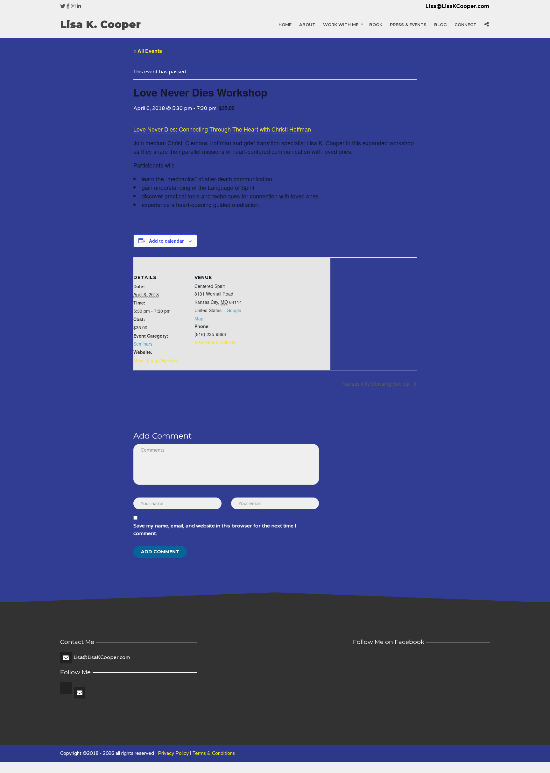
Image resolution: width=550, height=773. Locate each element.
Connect (465, 24)
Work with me (340, 24)
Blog (440, 24)
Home (285, 24)
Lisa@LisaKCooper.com (102, 657)
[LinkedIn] (66, 693)
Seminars (142, 343)
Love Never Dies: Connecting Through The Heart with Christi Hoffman (222, 129)
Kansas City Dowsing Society (376, 383)
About (307, 24)
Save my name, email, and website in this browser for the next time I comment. (214, 530)
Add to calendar (166, 241)
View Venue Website (215, 342)
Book (375, 24)
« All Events (147, 50)
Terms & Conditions (214, 753)
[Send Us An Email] (80, 693)
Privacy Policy (173, 753)
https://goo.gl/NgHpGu (155, 360)
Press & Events (408, 24)
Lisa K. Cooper (100, 24)
